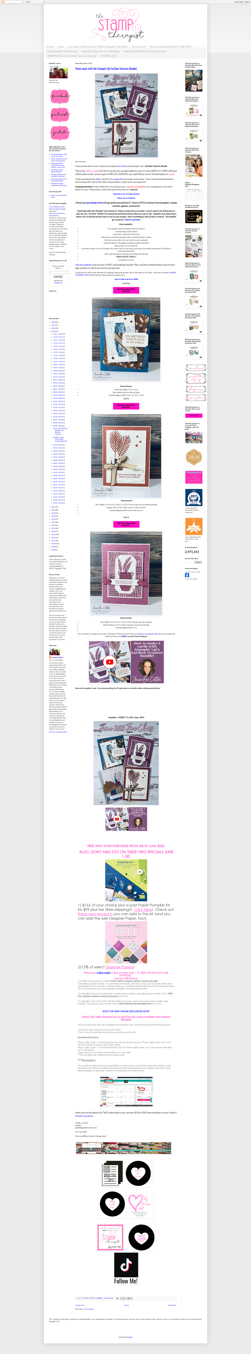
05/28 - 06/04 (58, 426)
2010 (53, 544)
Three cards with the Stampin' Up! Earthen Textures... (60, 431)
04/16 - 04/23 (58, 457)
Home (61, 47)
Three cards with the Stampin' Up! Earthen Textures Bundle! (106, 68)
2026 (53, 322)
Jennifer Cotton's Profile (192, 572)
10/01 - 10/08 (58, 374)
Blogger (129, 1337)
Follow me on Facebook (126, 198)
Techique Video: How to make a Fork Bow (58, 175)
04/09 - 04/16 (58, 460)
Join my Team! (138, 47)
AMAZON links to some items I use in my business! (71, 56)
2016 (53, 525)
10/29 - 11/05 (58, 361)
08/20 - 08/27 (58, 392)
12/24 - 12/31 (58, 337)
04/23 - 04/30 (58, 454)
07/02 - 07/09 (58, 410)
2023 (53, 331)
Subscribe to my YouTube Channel (126, 194)
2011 (53, 541)
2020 (53, 513)
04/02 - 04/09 (58, 463)
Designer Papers (120, 967)
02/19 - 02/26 (58, 482)
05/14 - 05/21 (58, 445)
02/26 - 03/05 (58, 478)
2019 (53, 516)
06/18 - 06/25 (58, 417)
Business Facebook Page (148, 634)
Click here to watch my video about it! (57, 214)
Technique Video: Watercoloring (57, 171)
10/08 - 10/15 (58, 371)
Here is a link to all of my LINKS (126, 279)
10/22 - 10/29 (58, 365)
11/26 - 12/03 (58, 349)
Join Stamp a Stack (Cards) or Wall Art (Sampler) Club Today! (98, 47)
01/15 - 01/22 (58, 497)
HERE (124, 636)
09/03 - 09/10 (58, 386)
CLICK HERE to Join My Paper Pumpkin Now (57, 208)
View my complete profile (58, 732)
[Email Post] (117, 1298)
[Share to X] (126, 1298)
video (97, 179)
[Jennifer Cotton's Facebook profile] (187, 577)
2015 (53, 528)
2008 (53, 550)
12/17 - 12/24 (58, 340)
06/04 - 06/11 (58, 423)
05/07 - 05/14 (58, 448)
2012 (53, 538)
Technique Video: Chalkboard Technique (59, 184)
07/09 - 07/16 (58, 407)
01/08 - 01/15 (58, 500)
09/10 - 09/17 (58, 383)
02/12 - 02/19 (58, 485)
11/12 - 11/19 (58, 355)
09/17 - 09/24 (58, 380)
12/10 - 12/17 (58, 343)
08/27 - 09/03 (58, 389)
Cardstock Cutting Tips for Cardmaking (100, 51)
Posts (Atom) (88, 1309)
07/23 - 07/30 (58, 401)
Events (50, 47)
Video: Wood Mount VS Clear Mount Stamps (59, 160)
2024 (53, 328)
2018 (53, 519)
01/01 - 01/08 (58, 503)
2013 (53, 534)
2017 (53, 522)
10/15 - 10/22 (58, 368)
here (171, 174)
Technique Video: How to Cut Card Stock (59, 155)
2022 (53, 507)
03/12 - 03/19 (58, 472)
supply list (118, 179)
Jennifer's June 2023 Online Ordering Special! (60, 439)
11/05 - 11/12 (58, 358)
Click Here (143, 909)
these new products (95, 913)
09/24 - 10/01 (58, 377)
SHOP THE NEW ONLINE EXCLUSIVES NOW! (126, 1011)
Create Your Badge (191, 579)
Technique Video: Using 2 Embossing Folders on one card (58, 165)
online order (103, 972)
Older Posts (172, 1305)
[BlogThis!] (123, 1298)
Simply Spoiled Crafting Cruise (62, 51)
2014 (53, 531)
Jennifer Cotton (57, 657)
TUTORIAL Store (109, 56)
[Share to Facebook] (128, 1298)
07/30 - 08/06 (58, 398)
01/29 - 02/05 (58, 491)
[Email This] (121, 1298)
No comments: (109, 1298)
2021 (53, 510)
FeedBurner (58, 283)
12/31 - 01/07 (58, 334)
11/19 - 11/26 (58, 352)
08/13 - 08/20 (58, 395)
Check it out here (132, 219)
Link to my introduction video (59, 196)
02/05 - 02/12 (58, 488)
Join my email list (83, 264)
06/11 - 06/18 (58, 420)
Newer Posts (80, 1305)
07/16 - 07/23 (58, 404)
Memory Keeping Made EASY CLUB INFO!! (170, 47)
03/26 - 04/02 (58, 466)
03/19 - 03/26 (58, 469)
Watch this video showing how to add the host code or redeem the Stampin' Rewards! (126, 1018)
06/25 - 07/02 (58, 413)
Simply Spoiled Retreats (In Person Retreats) (144, 51)
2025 (53, 325)
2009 (53, 547)
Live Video (121, 166)
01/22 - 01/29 (58, 494)
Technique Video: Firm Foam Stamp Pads (59, 180)
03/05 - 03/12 (58, 475)
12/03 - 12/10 (58, 346)
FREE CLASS (91, 170)
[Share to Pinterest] (131, 1298)
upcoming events (95, 202)
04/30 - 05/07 (58, 451)
